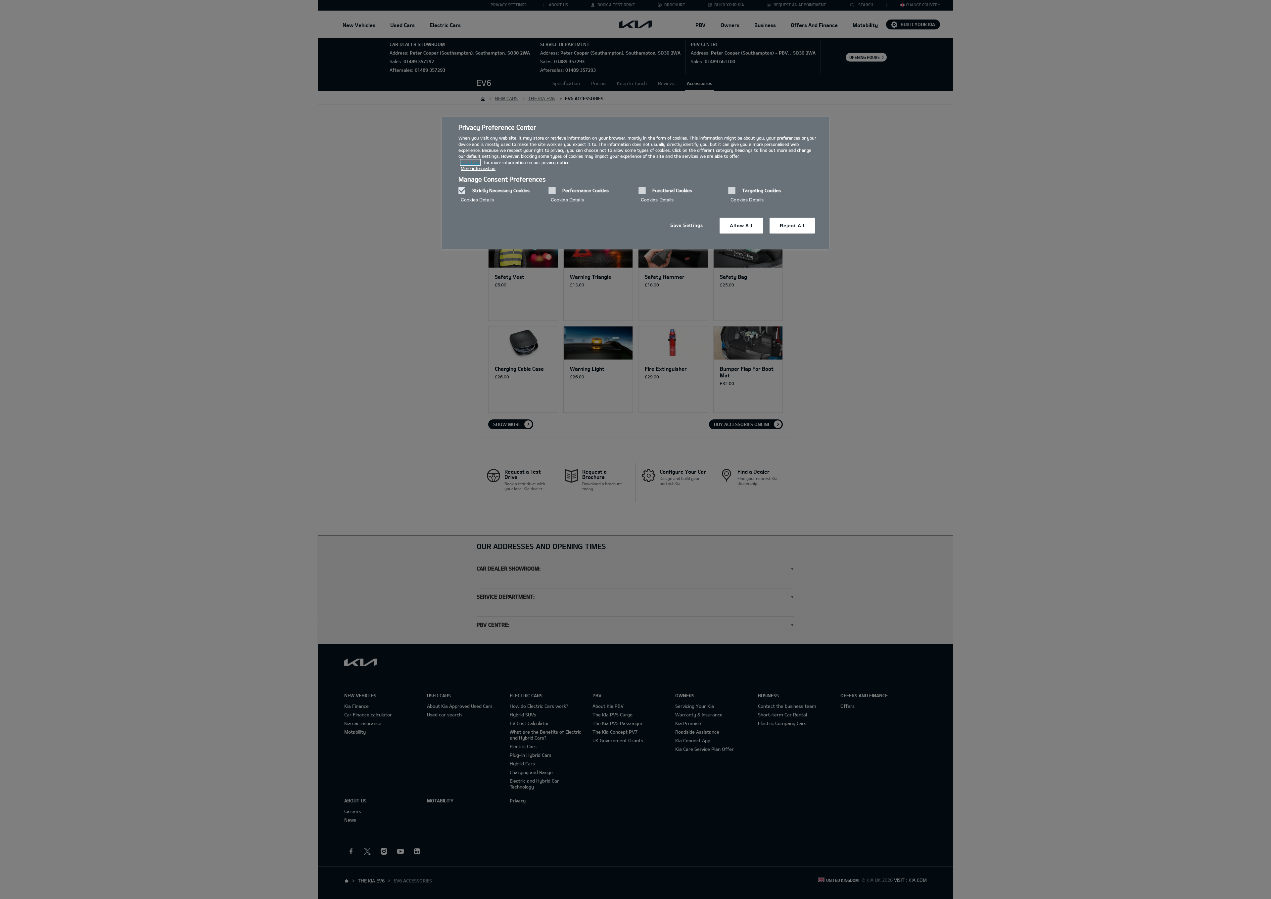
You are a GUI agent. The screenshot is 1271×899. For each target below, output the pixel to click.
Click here (470, 162)
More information (478, 168)
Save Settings (686, 225)
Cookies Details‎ (477, 199)
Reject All (792, 225)
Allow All (741, 225)
